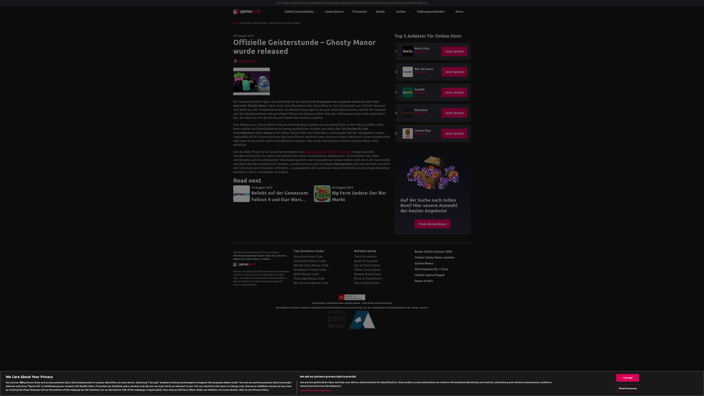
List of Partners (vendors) (315, 390)
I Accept (627, 377)
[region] (352, 383)
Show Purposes (628, 388)
